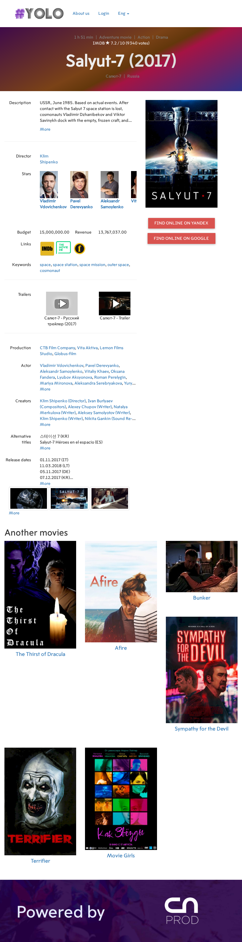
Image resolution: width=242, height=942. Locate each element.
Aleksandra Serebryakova (98, 383)
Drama (162, 37)
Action (144, 37)
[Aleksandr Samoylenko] (116, 221)
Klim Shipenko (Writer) (61, 419)
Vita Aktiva (87, 348)
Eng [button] (122, 14)
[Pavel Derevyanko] (85, 221)
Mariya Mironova (56, 383)
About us (81, 14)
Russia (133, 76)
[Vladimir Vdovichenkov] (55, 221)
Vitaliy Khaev (96, 372)
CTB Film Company (57, 348)
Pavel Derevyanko (102, 366)
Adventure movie (115, 37)
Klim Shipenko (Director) (63, 401)
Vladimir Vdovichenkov (61, 366)
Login (103, 14)
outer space (118, 265)
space (45, 265)
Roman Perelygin (110, 377)
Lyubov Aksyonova (74, 377)
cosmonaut (50, 271)
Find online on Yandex (181, 223)
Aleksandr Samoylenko (61, 372)
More (45, 129)
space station (65, 265)
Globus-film (65, 354)
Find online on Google (181, 239)
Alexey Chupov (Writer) (90, 407)
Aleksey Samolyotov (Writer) (104, 413)
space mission (92, 265)
